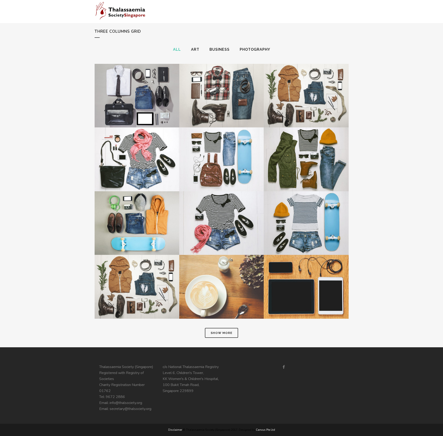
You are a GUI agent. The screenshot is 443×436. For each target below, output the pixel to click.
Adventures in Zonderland (306, 211)
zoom (127, 104)
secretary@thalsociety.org (130, 408)
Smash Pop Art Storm (221, 211)
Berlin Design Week (221, 84)
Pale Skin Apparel (221, 275)
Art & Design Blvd (306, 148)
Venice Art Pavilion (306, 84)
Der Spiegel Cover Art (221, 148)
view (147, 104)
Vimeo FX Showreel (136, 148)
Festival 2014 (137, 211)
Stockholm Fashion (137, 84)
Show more (221, 333)
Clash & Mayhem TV (306, 275)
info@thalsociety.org (126, 402)
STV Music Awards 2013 (137, 275)
